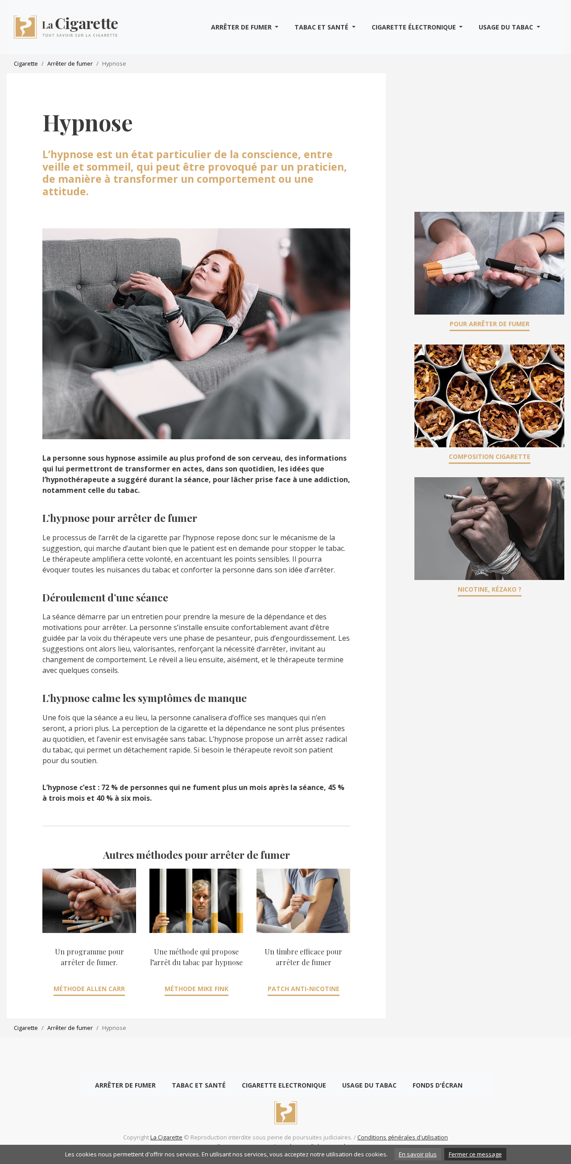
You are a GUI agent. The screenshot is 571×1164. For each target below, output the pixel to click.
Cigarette (26, 63)
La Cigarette (166, 1137)
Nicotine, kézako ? (489, 589)
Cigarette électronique (415, 27)
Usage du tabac (507, 27)
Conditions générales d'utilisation (402, 1137)
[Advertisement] (489, 135)
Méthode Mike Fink (196, 988)
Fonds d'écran (438, 1085)
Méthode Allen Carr (89, 988)
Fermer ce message (475, 1154)
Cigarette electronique (284, 1085)
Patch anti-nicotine (303, 988)
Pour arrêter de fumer (490, 323)
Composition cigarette (489, 456)
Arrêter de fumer (242, 27)
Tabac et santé (322, 27)
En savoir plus (418, 1154)
